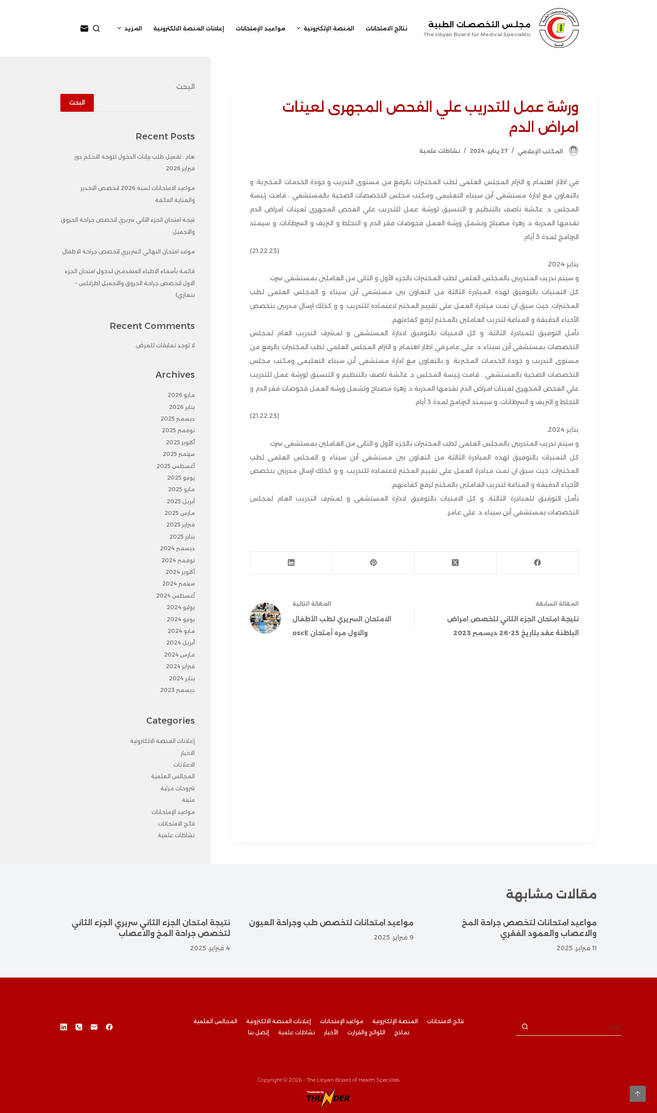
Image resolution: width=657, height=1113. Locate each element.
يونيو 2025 (181, 477)
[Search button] (525, 1027)
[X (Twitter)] (455, 563)
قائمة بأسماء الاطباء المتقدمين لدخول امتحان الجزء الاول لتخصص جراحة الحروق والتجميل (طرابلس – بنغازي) (130, 283)
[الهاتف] (79, 1027)
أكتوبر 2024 (180, 572)
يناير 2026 (182, 407)
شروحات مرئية (177, 788)
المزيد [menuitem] (133, 28)
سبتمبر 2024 (178, 583)
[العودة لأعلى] (638, 1094)
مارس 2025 (179, 513)
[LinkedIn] (291, 563)
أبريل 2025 (181, 501)
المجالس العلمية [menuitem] (215, 1021)
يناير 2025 (182, 536)
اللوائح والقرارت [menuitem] (366, 1032)
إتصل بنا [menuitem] (258, 1032)
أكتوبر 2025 (180, 442)
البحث (185, 86)
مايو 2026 (181, 395)
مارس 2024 (179, 654)
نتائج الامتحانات (176, 823)
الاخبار (188, 753)
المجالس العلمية (173, 776)
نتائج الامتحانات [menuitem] (386, 28)
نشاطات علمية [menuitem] (296, 1032)
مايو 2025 (181, 489)
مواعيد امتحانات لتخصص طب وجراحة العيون (331, 923)
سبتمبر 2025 (179, 454)
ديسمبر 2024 (177, 548)
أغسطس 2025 (175, 466)
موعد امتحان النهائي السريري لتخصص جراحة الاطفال (128, 251)
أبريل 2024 (180, 642)
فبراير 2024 (180, 666)
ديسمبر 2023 (177, 690)
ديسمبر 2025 (177, 418)
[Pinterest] (373, 563)
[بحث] (96, 28)
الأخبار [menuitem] (331, 1032)
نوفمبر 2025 (178, 430)
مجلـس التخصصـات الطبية (479, 24)
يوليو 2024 (181, 607)
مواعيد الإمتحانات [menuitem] (261, 28)
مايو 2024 (181, 631)
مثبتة (188, 800)
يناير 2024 (182, 678)
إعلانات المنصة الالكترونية (162, 741)
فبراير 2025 (180, 524)
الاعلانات (184, 764)
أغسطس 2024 (175, 595)
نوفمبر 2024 (178, 560)
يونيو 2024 (181, 619)
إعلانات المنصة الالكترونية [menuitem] (188, 28)
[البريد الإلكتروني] (84, 29)
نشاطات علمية (439, 151)
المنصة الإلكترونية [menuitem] (328, 28)
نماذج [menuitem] (401, 1032)
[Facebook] (537, 563)
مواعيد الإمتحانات (173, 812)
